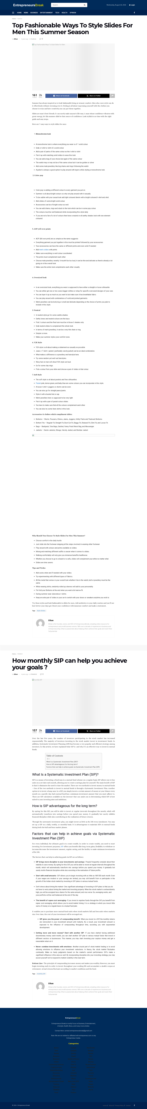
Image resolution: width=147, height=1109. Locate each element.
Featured (56, 1087)
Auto (56, 1050)
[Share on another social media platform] (112, 96)
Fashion (19, 18)
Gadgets (73, 1050)
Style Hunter (90, 1067)
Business (34, 13)
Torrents (91, 1073)
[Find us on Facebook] (134, 12)
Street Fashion (91, 1064)
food (56, 1092)
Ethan (16, 39)
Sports (90, 1059)
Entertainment (46, 13)
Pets (73, 1090)
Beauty (56, 1053)
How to (73, 1064)
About (111, 1105)
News (26, 13)
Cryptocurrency (56, 1067)
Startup (90, 1062)
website (91, 1087)
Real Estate (91, 1048)
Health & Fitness (73, 1059)
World (91, 1090)
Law (73, 1070)
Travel (90, 1076)
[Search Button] (85, 5)
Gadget (73, 1048)
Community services (56, 1064)
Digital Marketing (56, 1070)
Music (73, 1078)
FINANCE (20, 654)
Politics (73, 1092)
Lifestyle (73, 1073)
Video (91, 1081)
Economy (56, 1073)
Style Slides (41, 610)
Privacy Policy (119, 1105)
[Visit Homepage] (29, 5)
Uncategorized (90, 1078)
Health (64, 13)
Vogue (90, 1084)
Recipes (91, 1050)
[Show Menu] (13, 12)
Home (19, 13)
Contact (128, 1105)
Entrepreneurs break (56, 1081)
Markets (73, 1076)
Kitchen (73, 1067)
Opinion (73, 13)
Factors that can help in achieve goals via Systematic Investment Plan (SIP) (73, 767)
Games (73, 1053)
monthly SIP (41, 974)
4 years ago (24, 39)
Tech (57, 13)
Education (56, 1076)
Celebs (56, 1062)
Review (90, 1053)
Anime (56, 1048)
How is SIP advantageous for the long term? (62, 764)
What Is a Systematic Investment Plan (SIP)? (62, 762)
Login (132, 5)
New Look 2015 (73, 1081)
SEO (90, 1056)
